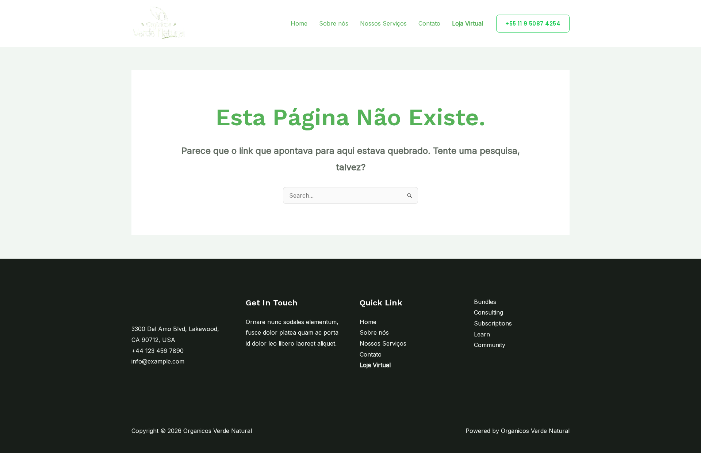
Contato (429, 23)
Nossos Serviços (383, 23)
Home (299, 23)
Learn (482, 334)
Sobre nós (333, 23)
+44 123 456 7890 (157, 350)
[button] (533, 24)
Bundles (485, 301)
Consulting (488, 312)
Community (489, 345)
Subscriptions (493, 323)
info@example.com (157, 361)
